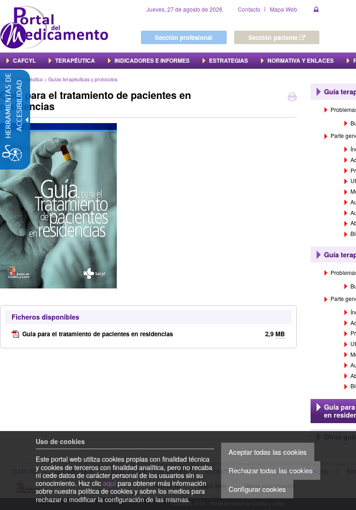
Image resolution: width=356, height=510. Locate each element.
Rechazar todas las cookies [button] (271, 470)
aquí (109, 483)
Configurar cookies (257, 489)
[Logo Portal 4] (54, 26)
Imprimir (292, 97)
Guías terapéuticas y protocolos (82, 79)
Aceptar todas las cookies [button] (268, 452)
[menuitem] (21, 60)
